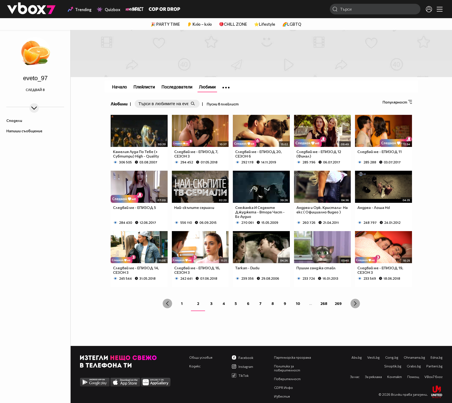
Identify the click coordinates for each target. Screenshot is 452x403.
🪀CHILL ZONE (233, 24)
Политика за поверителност (287, 368)
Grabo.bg (414, 366)
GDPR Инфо (283, 388)
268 (323, 303)
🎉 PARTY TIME (165, 24)
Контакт (394, 377)
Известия (282, 396)
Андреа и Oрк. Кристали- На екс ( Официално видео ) (322, 209)
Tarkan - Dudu (247, 268)
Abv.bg (356, 357)
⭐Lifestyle (264, 24)
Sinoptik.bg (392, 366)
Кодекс (195, 366)
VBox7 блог (433, 377)
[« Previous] (167, 303)
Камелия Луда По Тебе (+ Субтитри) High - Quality (136, 153)
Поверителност (287, 379)
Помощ (413, 377)
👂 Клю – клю (199, 24)
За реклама (373, 377)
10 (298, 303)
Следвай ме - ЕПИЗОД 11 (379, 151)
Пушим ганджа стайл (316, 268)
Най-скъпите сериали (194, 207)
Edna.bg (437, 357)
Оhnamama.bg (414, 357)
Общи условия (200, 357)
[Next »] (355, 303)
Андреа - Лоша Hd (373, 207)
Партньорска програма (292, 357)
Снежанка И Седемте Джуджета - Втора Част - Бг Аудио (260, 212)
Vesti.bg (373, 357)
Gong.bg (391, 357)
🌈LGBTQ (291, 24)
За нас (354, 377)
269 (338, 303)
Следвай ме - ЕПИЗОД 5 (134, 207)
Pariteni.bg (434, 366)
